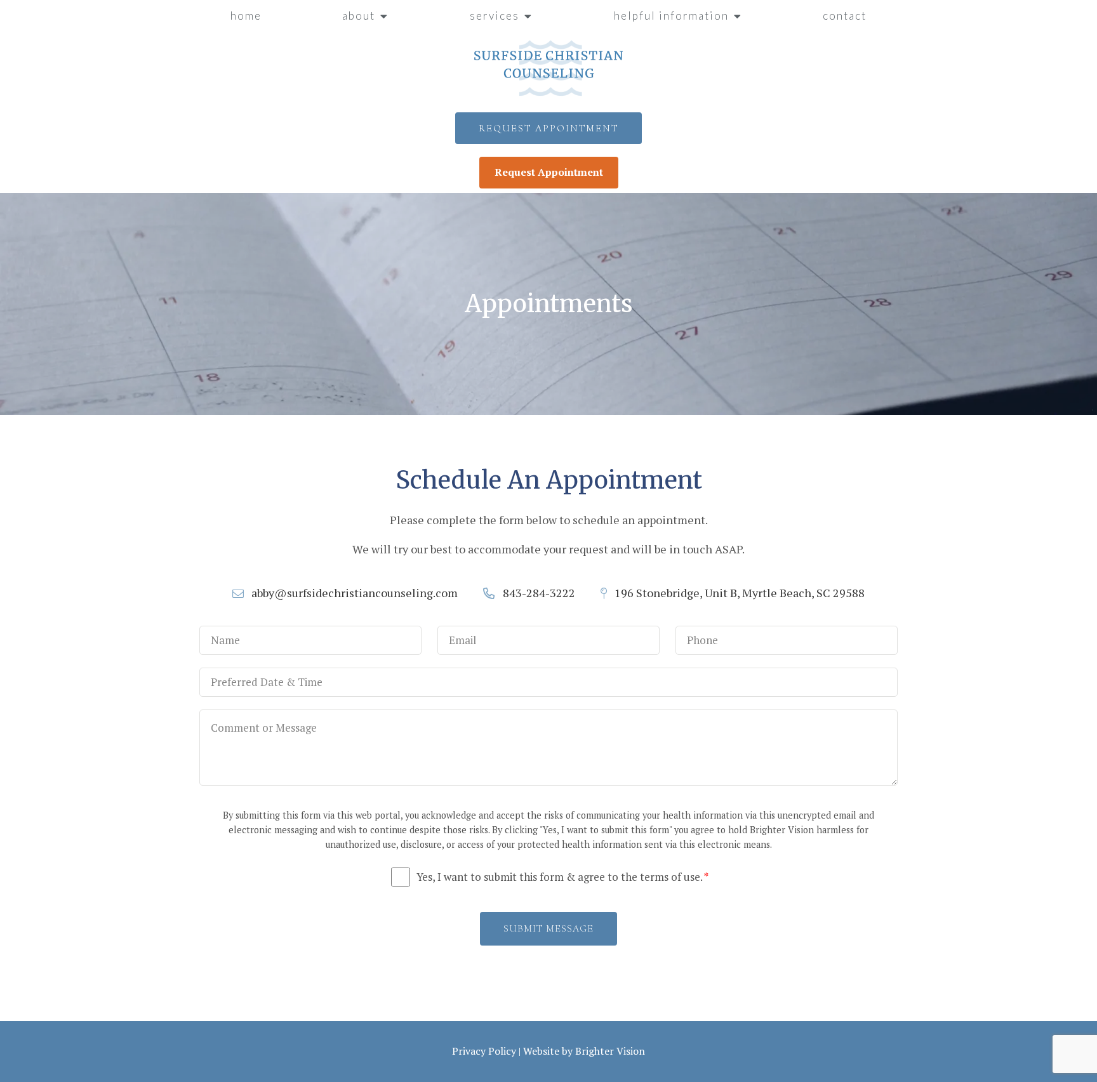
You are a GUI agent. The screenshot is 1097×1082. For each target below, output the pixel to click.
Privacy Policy (484, 1051)
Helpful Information (671, 15)
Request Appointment (548, 128)
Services (494, 15)
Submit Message (548, 928)
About (358, 15)
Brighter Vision (610, 1051)
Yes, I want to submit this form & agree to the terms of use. (562, 877)
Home (246, 15)
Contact (845, 15)
